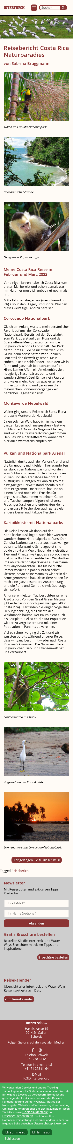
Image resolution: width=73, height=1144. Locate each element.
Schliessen (12, 1138)
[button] (34, 7)
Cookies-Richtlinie (35, 1112)
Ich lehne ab (41, 1132)
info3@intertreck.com (36, 1078)
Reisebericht (20, 871)
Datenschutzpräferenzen (51, 1123)
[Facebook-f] (33, 1050)
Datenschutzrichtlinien (17, 1116)
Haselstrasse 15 (36, 1029)
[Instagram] (40, 1050)
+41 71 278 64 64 (37, 1068)
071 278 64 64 (37, 1059)
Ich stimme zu (15, 1132)
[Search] (63, 8)
